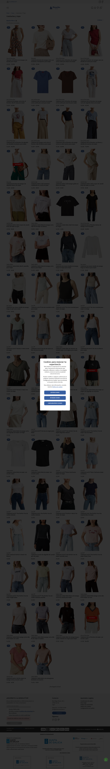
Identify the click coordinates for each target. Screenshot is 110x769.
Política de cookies (57, 387)
